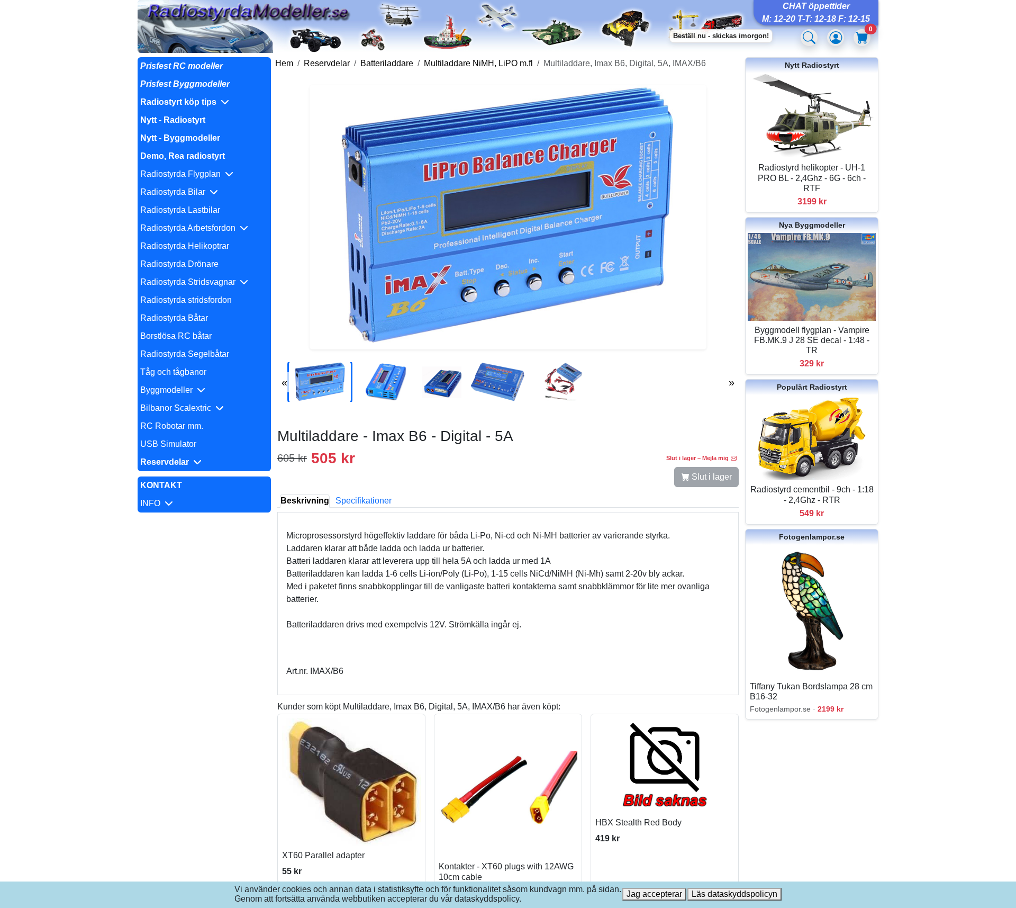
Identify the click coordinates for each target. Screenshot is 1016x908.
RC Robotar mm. (171, 425)
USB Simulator (168, 443)
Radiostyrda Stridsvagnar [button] (190, 281)
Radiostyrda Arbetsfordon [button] (190, 227)
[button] (204, 102)
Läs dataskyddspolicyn (734, 893)
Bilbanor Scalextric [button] (177, 407)
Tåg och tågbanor (173, 371)
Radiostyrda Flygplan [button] (182, 173)
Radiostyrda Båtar (174, 317)
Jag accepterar (654, 893)
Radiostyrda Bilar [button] (175, 191)
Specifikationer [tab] (363, 500)
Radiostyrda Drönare (179, 263)
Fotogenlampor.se (812, 537)
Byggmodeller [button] (168, 389)
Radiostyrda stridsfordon (186, 299)
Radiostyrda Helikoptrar (184, 245)
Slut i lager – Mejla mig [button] (697, 458)
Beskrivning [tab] (304, 500)
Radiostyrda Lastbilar (180, 209)
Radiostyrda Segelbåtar (184, 353)
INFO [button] (152, 503)
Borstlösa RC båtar (176, 335)
